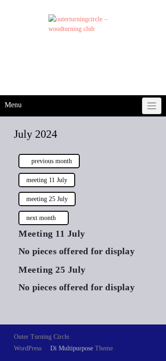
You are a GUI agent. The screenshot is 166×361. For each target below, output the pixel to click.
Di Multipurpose (70, 348)
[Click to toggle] (151, 106)
